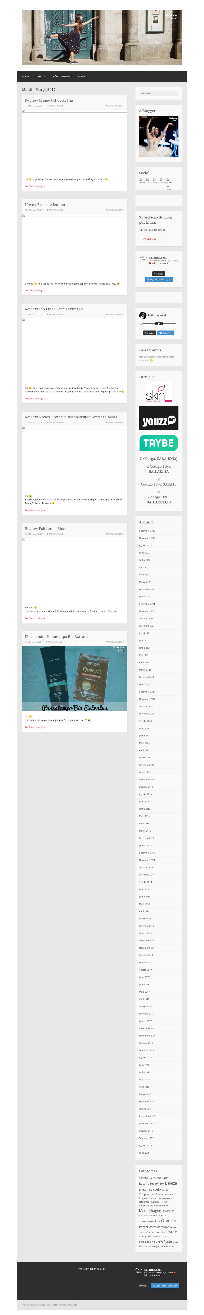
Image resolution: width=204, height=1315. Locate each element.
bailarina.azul (56, 106)
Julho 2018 (144, 889)
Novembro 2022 (147, 538)
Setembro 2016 (147, 1050)
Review (157, 1241)
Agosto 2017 (145, 970)
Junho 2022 (144, 560)
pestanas (143, 1232)
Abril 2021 (144, 662)
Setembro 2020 (147, 713)
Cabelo (155, 1189)
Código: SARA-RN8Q (160, 458)
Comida (164, 1190)
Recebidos (145, 1241)
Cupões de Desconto (62, 76)
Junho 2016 (144, 1072)
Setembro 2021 (147, 626)
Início (25, 76)
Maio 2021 (144, 655)
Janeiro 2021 (145, 684)
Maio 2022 (144, 567)
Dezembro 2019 (147, 779)
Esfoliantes (144, 1202)
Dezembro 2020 (147, 691)
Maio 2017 (144, 991)
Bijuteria (144, 1189)
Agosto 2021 (145, 633)
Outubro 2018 (146, 867)
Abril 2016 (144, 1087)
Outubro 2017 (146, 955)
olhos (156, 1221)
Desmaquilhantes (165, 1198)
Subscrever (167, 333)
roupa (175, 1242)
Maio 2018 (144, 904)
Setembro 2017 (147, 962)
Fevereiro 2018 (146, 926)
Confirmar (149, 239)
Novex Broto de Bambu (45, 205)
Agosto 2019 (145, 794)
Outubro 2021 (146, 618)
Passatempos (162, 1227)
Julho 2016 (144, 1065)
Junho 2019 (144, 809)
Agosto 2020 (145, 721)
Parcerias (146, 1227)
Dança (142, 1198)
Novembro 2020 (147, 699)
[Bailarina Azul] (102, 64)
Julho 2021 (144, 640)
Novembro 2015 (147, 1123)
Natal (141, 1215)
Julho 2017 (144, 977)
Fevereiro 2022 (146, 589)
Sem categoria (154, 1246)
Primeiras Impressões (156, 1232)
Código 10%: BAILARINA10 (159, 499)
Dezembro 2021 (147, 604)
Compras (144, 1194)
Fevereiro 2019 (146, 838)
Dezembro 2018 (147, 852)
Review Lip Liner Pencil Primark (54, 309)
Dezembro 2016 (147, 1028)
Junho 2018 (144, 896)
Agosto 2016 (145, 1057)
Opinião (168, 1220)
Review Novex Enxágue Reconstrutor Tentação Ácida (71, 417)
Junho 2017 (144, 984)
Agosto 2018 (145, 882)
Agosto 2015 (145, 1145)
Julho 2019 (144, 801)
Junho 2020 (144, 735)
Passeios (174, 1227)
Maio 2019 (144, 816)
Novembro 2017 (147, 948)
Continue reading (35, 186)
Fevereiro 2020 (146, 765)
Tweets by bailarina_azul (91, 1268)
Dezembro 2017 (147, 940)
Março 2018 (145, 918)
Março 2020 (145, 757)
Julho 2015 (144, 1152)
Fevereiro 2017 (146, 1013)
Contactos (40, 76)
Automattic (71, 1305)
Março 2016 (145, 1094)
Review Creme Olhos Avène (49, 100)
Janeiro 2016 (145, 1109)
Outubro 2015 (146, 1131)
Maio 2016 (144, 1079)
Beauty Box (156, 1183)
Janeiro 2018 (145, 933)
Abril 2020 (144, 750)
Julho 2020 (144, 728)
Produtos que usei (160, 1236)
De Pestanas (151, 1198)
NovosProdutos (160, 1215)
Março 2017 (145, 1006)
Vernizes (164, 1246)
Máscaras (168, 1211)
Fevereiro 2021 (146, 677)
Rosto (168, 1241)
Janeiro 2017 (145, 1021)
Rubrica (143, 1246)
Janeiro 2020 (145, 772)
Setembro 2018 (147, 874)
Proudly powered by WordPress (36, 1305)
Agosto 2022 (145, 545)
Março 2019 (145, 830)
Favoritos (154, 1201)
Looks (165, 1205)
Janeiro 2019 (145, 845)
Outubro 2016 (146, 1043)
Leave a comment (116, 106)
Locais (159, 1206)
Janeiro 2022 (145, 596)
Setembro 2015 (147, 1138)
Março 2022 (145, 582)
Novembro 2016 (147, 1035)
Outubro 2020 (146, 706)
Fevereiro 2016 (146, 1101)
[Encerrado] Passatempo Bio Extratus (57, 636)
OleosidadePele (146, 1221)
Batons (144, 1183)
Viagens (171, 1246)
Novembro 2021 (147, 611)
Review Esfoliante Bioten (47, 528)
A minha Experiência (150, 1177)
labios (153, 1205)
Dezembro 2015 (147, 1116)
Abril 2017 (144, 999)
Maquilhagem (150, 1210)
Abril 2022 (144, 574)
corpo (152, 1194)
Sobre (81, 76)
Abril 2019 (144, 823)
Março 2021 (145, 669)
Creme (159, 1194)
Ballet (165, 1177)
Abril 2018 (144, 911)
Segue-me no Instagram (160, 279)
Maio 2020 (144, 743)
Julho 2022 (144, 552)
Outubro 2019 (146, 787)
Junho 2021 (144, 648)
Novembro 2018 (147, 860)
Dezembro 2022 (147, 530)
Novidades (148, 1216)
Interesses (144, 1205)
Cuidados (168, 1194)
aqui (115, 611)
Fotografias (164, 1202)
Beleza (171, 1183)
